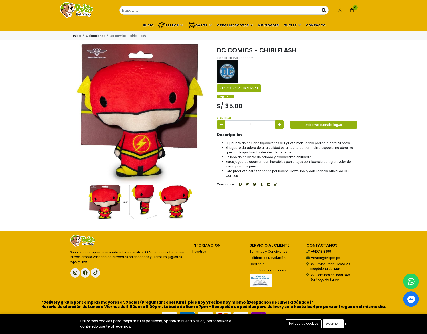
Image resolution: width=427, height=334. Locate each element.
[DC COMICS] (227, 71)
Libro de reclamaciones (268, 270)
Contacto (316, 25)
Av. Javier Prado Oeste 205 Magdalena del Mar (331, 266)
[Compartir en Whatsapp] (276, 184)
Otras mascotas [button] (233, 25)
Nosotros (199, 251)
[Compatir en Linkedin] (269, 184)
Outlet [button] (290, 25)
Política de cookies (303, 323)
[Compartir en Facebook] (240, 184)
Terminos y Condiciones (268, 251)
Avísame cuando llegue (323, 125)
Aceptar (333, 324)
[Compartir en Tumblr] (261, 184)
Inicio (148, 25)
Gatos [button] (201, 25)
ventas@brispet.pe (325, 258)
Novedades (268, 25)
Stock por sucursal (239, 88)
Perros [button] (172, 25)
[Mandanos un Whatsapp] (411, 281)
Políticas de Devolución (268, 258)
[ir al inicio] (83, 241)
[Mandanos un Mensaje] (411, 299)
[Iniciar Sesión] (340, 10)
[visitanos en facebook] (85, 273)
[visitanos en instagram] (75, 273)
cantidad (224, 118)
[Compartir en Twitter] (247, 184)
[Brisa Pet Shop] (92, 10)
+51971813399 (321, 251)
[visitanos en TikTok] (95, 273)
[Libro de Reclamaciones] (261, 280)
